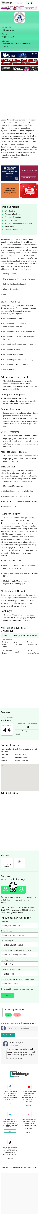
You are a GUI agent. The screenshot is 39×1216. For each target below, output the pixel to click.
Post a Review (7, 717)
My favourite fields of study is (11, 970)
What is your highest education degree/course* (17, 950)
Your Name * (5, 921)
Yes (8, 1015)
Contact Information (13, 217)
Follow (10, 1131)
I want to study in (7, 941)
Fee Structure (10, 226)
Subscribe (29, 1105)
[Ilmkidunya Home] (6, 3)
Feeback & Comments (13, 229)
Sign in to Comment (9, 1035)
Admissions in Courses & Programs (19, 223)
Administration (11, 220)
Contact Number (6, 931)
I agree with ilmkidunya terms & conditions (18, 989)
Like (10, 1103)
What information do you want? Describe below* (18, 979)
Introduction (10, 211)
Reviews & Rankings (12, 214)
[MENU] (36, 2)
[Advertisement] (19, 93)
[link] (19, 2)
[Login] (31, 2)
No (17, 1015)
